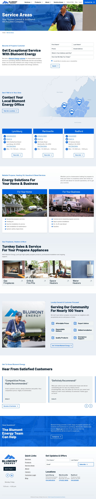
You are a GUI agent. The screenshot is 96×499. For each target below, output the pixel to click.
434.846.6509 (11, 136)
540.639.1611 (72, 136)
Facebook (7, 475)
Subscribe (83, 464)
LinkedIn (12, 475)
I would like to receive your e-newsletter (65, 61)
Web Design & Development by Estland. (56, 497)
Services (28, 459)
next (90, 406)
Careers (27, 472)
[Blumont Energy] (9, 2)
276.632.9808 (42, 136)
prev (86, 406)
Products (28, 462)
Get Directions (11, 146)
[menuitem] (28, 2)
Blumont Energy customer (17, 58)
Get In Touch (9, 469)
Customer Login (30, 475)
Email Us (9, 139)
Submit (54, 66)
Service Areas (29, 466)
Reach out (59, 429)
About (27, 469)
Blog (26, 478)
